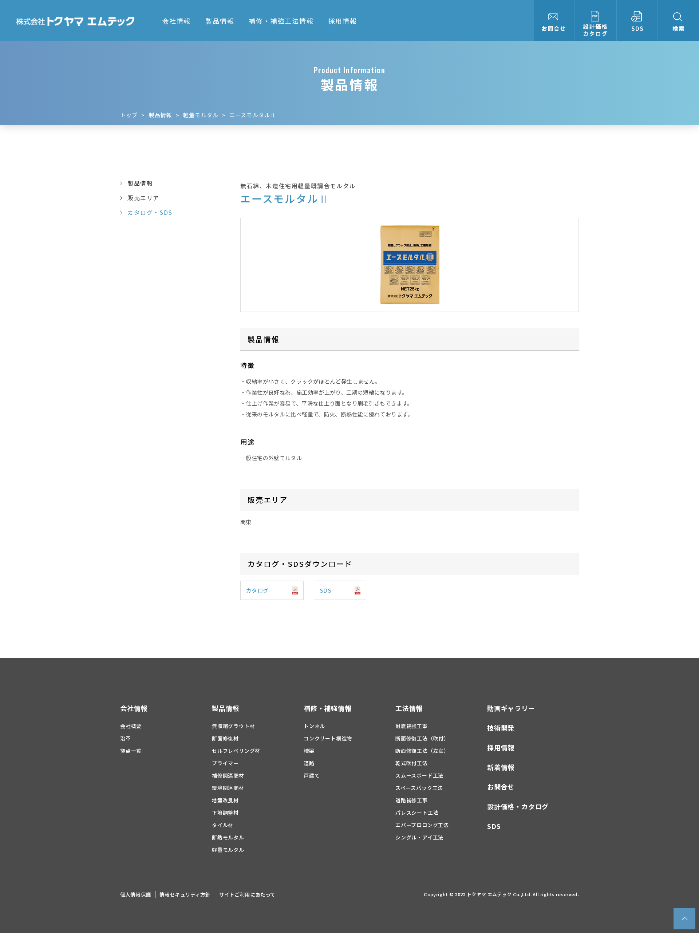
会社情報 (176, 20)
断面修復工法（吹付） (422, 738)
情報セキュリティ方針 (185, 894)
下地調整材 (225, 812)
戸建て (312, 775)
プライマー (225, 763)
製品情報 (219, 20)
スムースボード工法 (419, 775)
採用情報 (342, 20)
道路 (309, 763)
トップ (129, 115)
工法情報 (409, 708)
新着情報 (500, 767)
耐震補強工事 (411, 726)
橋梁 (309, 750)
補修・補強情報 (328, 708)
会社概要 (131, 726)
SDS (325, 590)
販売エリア (143, 197)
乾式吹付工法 (411, 763)
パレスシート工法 (416, 812)
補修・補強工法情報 (281, 20)
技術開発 (500, 727)
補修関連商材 (228, 775)
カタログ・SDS (150, 212)
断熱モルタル (228, 837)
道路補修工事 (411, 800)
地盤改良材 (225, 800)
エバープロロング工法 (422, 825)
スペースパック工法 (419, 787)
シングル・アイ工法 (419, 837)
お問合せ (500, 786)
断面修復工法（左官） (422, 750)
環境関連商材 (228, 787)
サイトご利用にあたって (247, 894)
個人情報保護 (135, 894)
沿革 (125, 738)
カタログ (257, 590)
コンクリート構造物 (328, 738)
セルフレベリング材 (236, 750)
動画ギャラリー (511, 708)
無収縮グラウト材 (233, 726)
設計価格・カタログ (518, 806)
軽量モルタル (200, 115)
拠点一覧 (131, 750)
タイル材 (222, 825)
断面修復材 (225, 738)
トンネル (314, 726)
